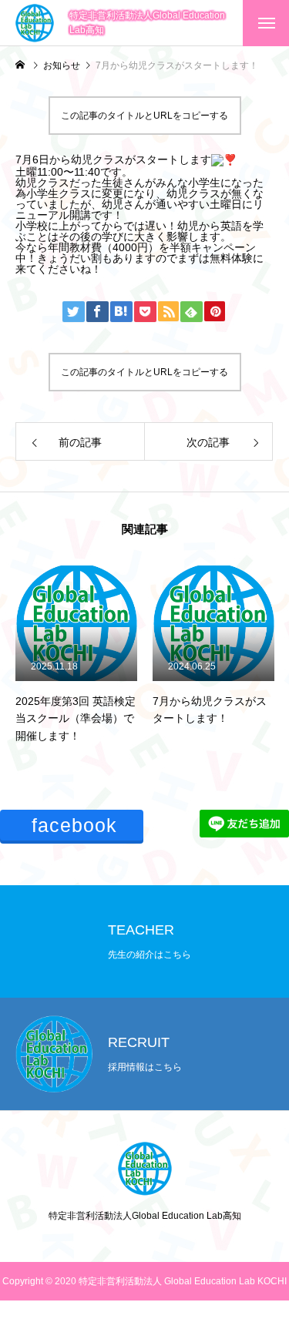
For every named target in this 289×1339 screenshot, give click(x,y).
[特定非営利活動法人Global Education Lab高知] (34, 23)
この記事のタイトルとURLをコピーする (144, 115)
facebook (74, 825)
